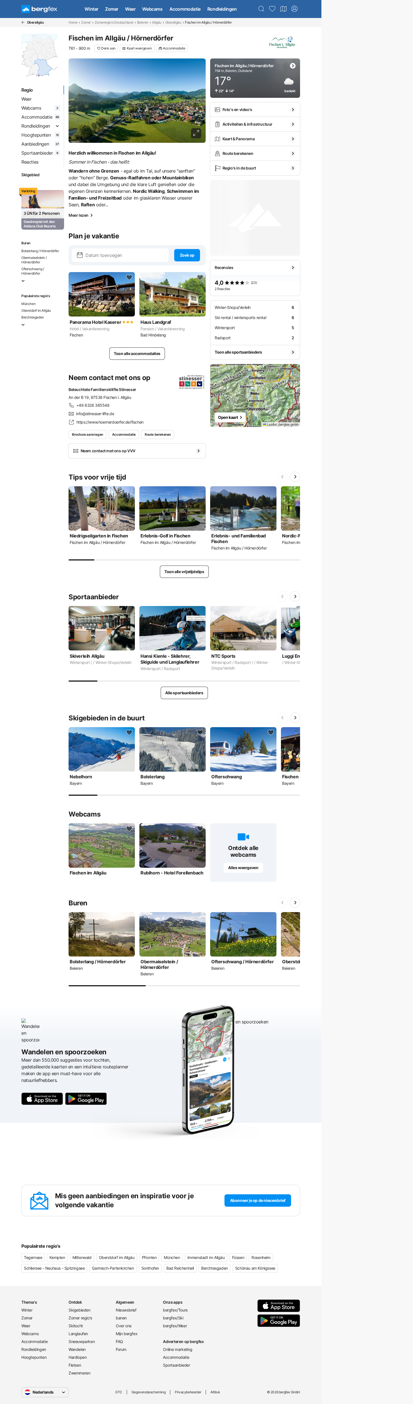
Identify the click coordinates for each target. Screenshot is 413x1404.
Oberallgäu (173, 22)
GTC (118, 1392)
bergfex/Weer (175, 1325)
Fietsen (75, 1365)
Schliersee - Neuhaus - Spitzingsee (54, 1268)
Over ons (123, 1325)
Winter (91, 9)
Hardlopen (78, 1357)
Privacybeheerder (188, 1392)
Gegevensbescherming (148, 1392)
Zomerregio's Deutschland (114, 22)
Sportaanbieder (176, 1365)
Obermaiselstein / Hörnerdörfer (34, 260)
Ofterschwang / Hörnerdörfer (32, 271)
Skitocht (76, 1325)
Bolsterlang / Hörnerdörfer (40, 251)
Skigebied (30, 174)
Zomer (111, 9)
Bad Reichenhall (180, 1268)
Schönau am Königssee (255, 1268)
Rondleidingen (222, 9)
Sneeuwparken (82, 1341)
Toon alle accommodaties (137, 353)
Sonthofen (150, 1268)
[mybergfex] (294, 9)
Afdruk (215, 1392)
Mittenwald (82, 1257)
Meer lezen (78, 215)
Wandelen (77, 1349)
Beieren (142, 22)
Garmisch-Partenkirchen (113, 1268)
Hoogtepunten (33, 1357)
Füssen (238, 1257)
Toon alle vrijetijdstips (184, 571)
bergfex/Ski (173, 1317)
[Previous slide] (283, 477)
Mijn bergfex (126, 1333)
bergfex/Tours (175, 1310)
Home (73, 22)
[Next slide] (295, 477)
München (28, 304)
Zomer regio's (80, 1317)
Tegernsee (33, 1257)
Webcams (152, 9)
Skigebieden (79, 1310)
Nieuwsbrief (126, 1310)
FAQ (119, 1341)
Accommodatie (185, 9)
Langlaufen (78, 1333)
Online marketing (177, 1349)
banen (121, 1317)
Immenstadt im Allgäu (206, 1257)
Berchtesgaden (32, 317)
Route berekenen (158, 434)
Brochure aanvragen (87, 434)
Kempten (57, 1257)
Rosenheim (260, 1257)
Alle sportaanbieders (184, 692)
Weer (130, 9)
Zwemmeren (79, 1373)
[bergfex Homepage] (39, 9)
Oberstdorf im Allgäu (36, 310)
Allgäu (156, 22)
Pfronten (149, 1257)
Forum (121, 1349)
